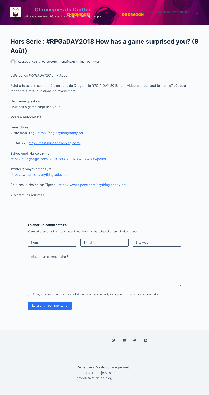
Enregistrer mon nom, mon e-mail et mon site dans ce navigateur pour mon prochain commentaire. (96, 294)
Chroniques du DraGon (63, 10)
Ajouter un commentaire (49, 257)
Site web (142, 242)
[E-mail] (124, 340)
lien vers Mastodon (96, 367)
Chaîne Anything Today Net (80, 61)
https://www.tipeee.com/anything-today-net (92, 185)
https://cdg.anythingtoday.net (60, 133)
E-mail (89, 242)
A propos (138, 12)
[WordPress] (135, 340)
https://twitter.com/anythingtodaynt (38, 174)
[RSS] (146, 340)
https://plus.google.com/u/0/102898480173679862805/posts (58, 159)
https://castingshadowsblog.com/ (54, 143)
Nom (35, 242)
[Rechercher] (197, 12)
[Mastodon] (113, 340)
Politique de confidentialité (169, 12)
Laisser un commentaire (50, 305)
